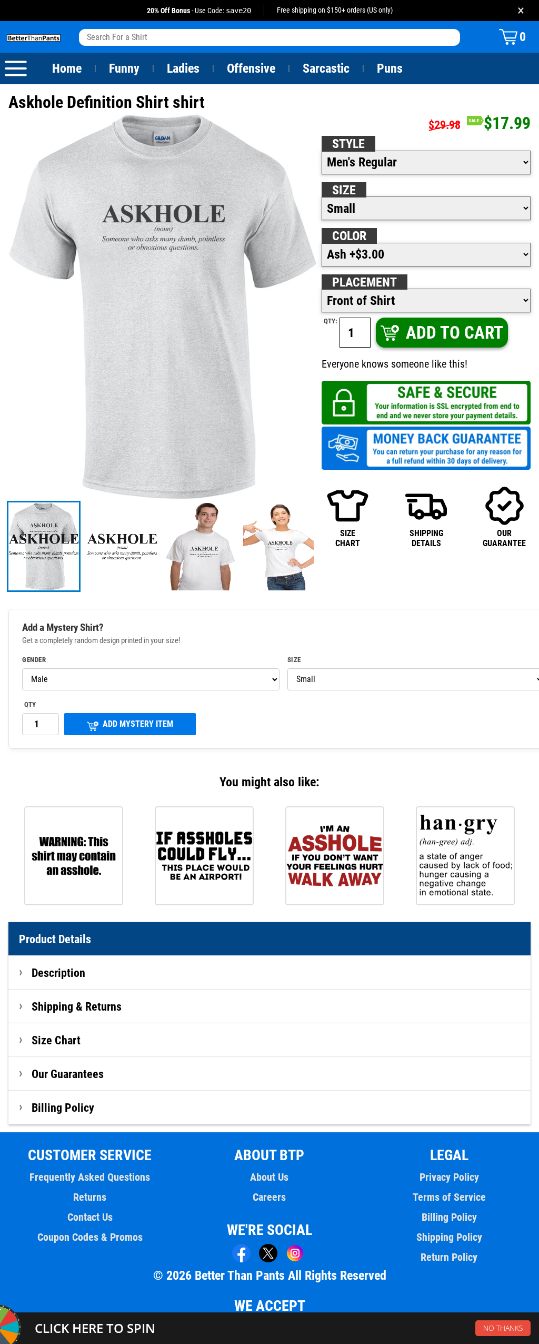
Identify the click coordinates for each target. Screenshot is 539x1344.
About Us (269, 1177)
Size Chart (56, 1040)
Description (58, 973)
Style (348, 143)
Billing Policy (63, 1107)
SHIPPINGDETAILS (426, 538)
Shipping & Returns (77, 1006)
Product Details (55, 939)
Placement (364, 282)
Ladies (183, 68)
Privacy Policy (449, 1177)
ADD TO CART (454, 332)
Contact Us (90, 1217)
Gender (34, 660)
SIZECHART (347, 538)
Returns (89, 1197)
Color (349, 236)
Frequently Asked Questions (89, 1177)
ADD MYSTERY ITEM (138, 724)
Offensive (251, 68)
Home (67, 68)
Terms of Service (449, 1197)
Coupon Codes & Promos (90, 1237)
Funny (124, 68)
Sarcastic (326, 68)
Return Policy (449, 1257)
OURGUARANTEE (504, 538)
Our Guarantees (68, 1074)
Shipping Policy (449, 1237)
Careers (269, 1197)
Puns (390, 68)
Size (344, 190)
